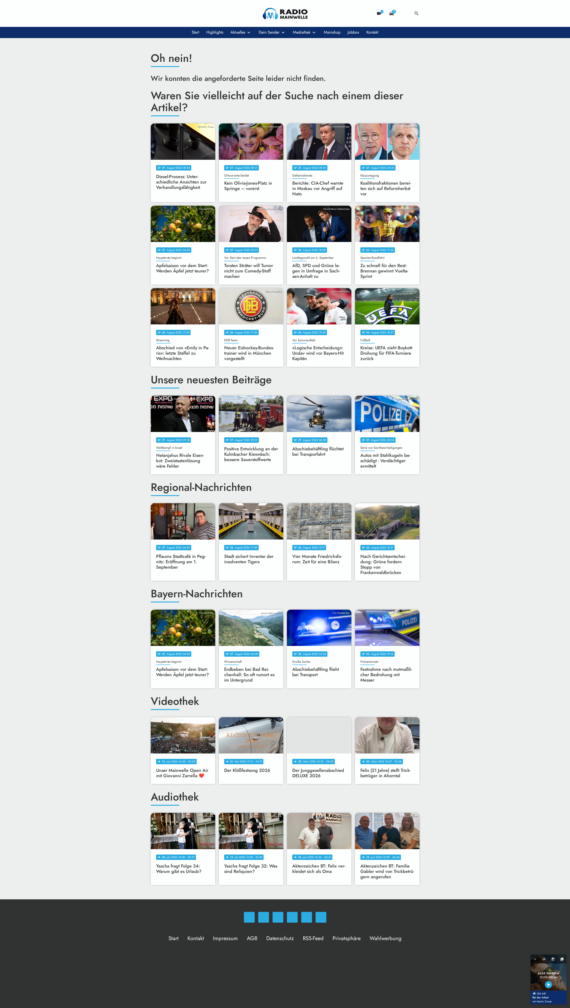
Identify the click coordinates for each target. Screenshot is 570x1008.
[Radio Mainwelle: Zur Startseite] (285, 13)
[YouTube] (182, 13)
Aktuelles (237, 32)
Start (195, 32)
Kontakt (372, 32)
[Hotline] (200, 13)
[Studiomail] (191, 13)
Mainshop (332, 32)
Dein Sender (269, 32)
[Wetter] (404, 13)
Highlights (214, 32)
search (416, 13)
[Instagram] (173, 13)
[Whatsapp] (155, 13)
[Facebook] (164, 13)
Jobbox (353, 32)
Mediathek (301, 32)
